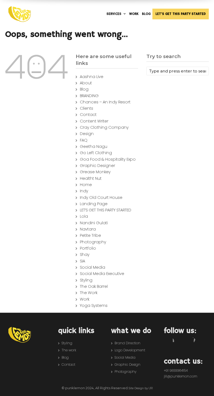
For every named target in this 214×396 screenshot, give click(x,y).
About (86, 83)
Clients (86, 108)
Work (84, 299)
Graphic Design (127, 364)
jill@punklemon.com (180, 376)
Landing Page (94, 203)
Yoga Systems (94, 305)
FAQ (83, 140)
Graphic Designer (97, 165)
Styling (86, 280)
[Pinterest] (191, 341)
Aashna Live (91, 76)
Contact (88, 114)
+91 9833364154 (176, 370)
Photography (93, 242)
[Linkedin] (202, 341)
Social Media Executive (102, 273)
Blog (84, 89)
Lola (84, 216)
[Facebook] (170, 341)
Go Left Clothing (96, 152)
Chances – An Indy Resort (105, 102)
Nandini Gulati (94, 222)
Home (86, 184)
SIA (82, 261)
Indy (84, 191)
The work (69, 350)
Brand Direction (127, 343)
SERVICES (113, 14)
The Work (88, 292)
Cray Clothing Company (104, 127)
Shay (85, 254)
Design (87, 133)
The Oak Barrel (94, 286)
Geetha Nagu (93, 146)
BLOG (146, 14)
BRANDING (89, 95)
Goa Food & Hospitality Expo (108, 159)
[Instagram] (180, 341)
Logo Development (130, 350)
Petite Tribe (90, 235)
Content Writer (94, 121)
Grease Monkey (95, 171)
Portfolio (88, 248)
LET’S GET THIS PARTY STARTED (181, 14)
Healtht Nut (91, 178)
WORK (133, 14)
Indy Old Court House (101, 197)
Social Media (92, 267)
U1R (151, 388)
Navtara (88, 229)
